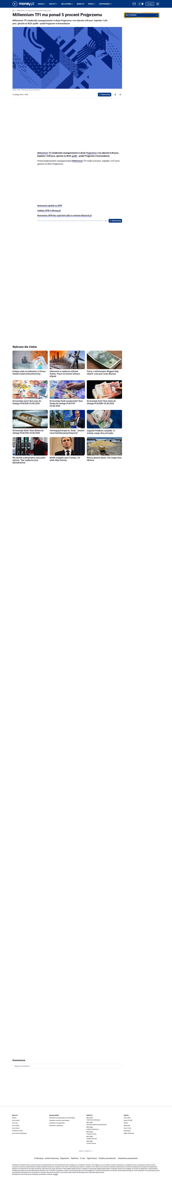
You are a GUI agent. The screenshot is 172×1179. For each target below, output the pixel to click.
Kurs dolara (15, 1128)
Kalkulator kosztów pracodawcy (59, 1120)
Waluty (52, 4)
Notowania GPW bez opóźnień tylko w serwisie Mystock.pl (64, 215)
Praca (90, 4)
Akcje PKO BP (128, 1120)
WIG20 (126, 1123)
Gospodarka (104, 4)
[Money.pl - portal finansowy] (28, 4)
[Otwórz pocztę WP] (134, 4)
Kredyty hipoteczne (92, 1129)
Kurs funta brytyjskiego (19, 1133)
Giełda (41, 4)
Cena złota (127, 1118)
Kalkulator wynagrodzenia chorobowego (62, 1118)
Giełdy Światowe (129, 1133)
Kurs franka (15, 1125)
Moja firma (66, 4)
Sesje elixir (127, 1125)
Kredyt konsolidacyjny (93, 1120)
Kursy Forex (127, 1128)
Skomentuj (105, 94)
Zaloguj (150, 4)
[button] (141, 3)
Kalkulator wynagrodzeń (57, 1123)
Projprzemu (91, 153)
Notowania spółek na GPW (49, 205)
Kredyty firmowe (91, 1139)
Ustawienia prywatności (127, 1158)
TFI (50, 153)
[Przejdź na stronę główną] (15, 5)
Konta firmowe (91, 1143)
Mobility (80, 4)
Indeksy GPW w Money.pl (49, 210)
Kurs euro (15, 1123)
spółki (74, 156)
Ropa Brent (127, 1131)
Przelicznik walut (17, 1131)
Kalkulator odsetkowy (56, 1125)
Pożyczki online (91, 1134)
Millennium (42, 153)
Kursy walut (16, 1120)
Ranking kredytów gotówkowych (96, 1124)
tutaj (56, 1174)
